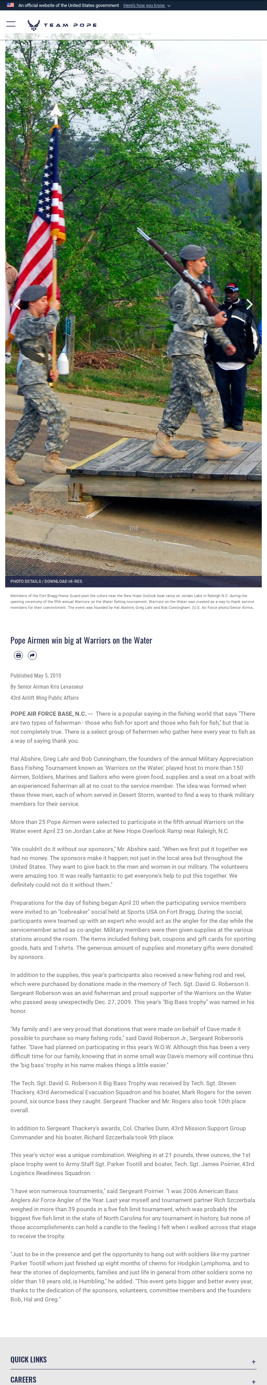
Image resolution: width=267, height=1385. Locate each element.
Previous (18, 304)
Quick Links (28, 1359)
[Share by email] (32, 655)
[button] (147, 5)
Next (249, 304)
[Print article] (18, 655)
